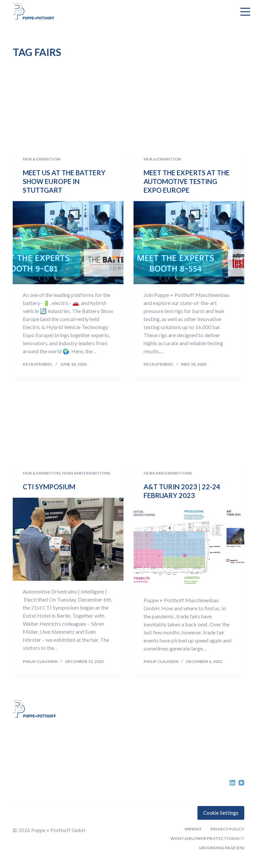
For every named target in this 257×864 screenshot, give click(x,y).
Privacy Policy (227, 828)
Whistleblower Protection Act (207, 838)
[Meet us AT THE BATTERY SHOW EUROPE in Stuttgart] (68, 242)
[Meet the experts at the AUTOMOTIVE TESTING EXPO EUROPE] (189, 242)
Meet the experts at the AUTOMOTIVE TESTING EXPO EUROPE (187, 181)
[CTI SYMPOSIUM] (68, 539)
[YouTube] (241, 783)
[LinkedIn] (232, 783)
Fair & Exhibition (41, 159)
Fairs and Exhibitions (86, 473)
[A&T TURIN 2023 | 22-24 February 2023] (189, 548)
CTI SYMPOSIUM (49, 487)
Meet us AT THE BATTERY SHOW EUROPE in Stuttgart (64, 181)
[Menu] (245, 11)
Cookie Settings (221, 813)
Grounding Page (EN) (221, 847)
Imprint (193, 828)
